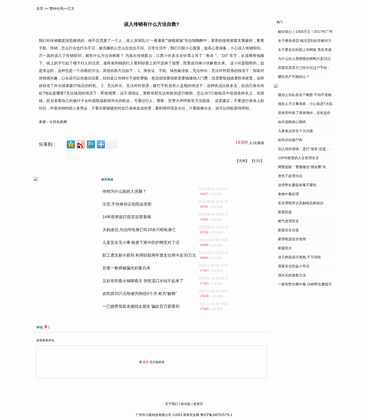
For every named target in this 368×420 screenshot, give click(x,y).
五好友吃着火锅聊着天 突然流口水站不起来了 (142, 281)
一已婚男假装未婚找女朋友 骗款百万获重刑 (140, 306)
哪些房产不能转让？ (293, 77)
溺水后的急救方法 (292, 275)
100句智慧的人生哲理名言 (298, 158)
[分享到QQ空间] (70, 143)
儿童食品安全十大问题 (295, 131)
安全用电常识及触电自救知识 (300, 203)
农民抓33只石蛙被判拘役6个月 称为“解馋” (139, 293)
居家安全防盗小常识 (293, 266)
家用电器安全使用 (292, 239)
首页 (39, 9)
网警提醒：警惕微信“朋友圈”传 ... (304, 167)
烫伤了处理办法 (290, 176)
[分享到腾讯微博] (90, 143)
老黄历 (198, 404)
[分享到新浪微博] (80, 143)
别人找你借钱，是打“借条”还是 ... (304, 149)
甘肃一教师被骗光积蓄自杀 (126, 268)
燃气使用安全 (288, 221)
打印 (257, 161)
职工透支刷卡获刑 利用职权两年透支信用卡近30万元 (149, 255)
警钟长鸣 (56, 9)
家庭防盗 (285, 212)
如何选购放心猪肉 (292, 122)
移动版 (186, 404)
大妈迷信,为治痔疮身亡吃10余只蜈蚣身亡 (139, 230)
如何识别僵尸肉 (290, 140)
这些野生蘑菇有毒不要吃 (297, 185)
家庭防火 (285, 248)
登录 (146, 362)
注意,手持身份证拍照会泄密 (126, 204)
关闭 (242, 161)
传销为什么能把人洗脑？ (124, 191)
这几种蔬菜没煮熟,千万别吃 (299, 257)
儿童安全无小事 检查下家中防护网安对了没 (140, 242)
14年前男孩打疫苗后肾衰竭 (126, 217)
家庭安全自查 (288, 230)
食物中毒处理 (288, 194)
